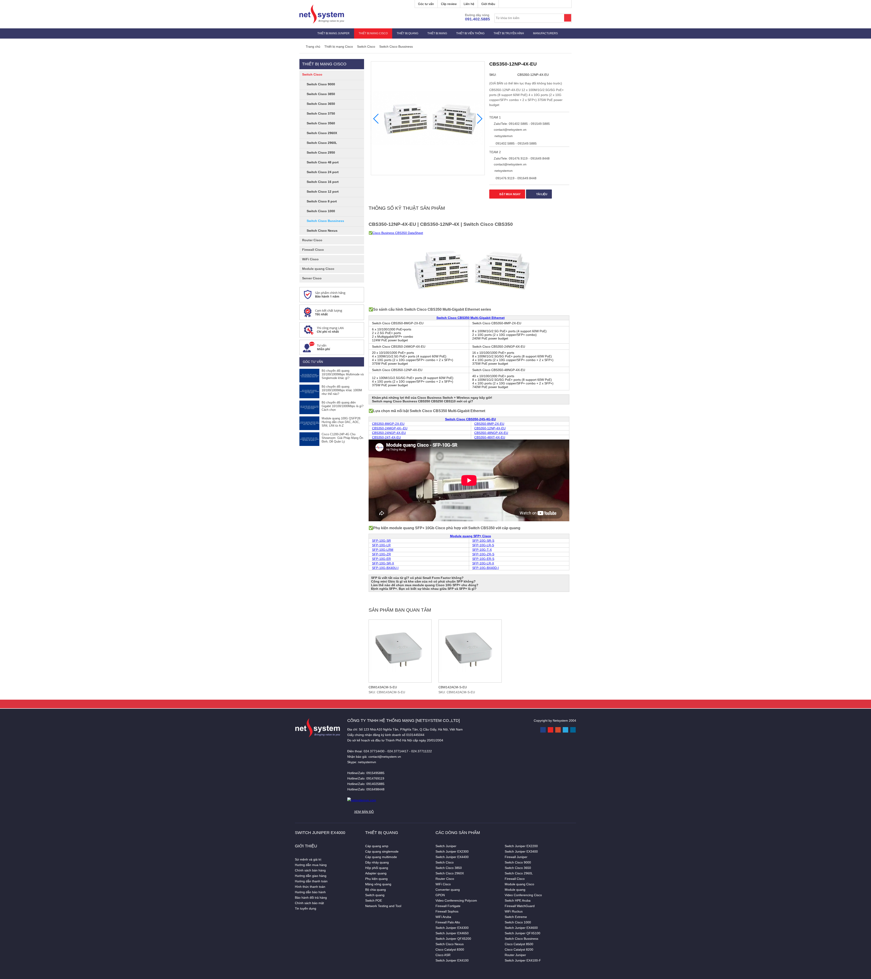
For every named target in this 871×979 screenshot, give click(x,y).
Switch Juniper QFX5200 (453, 938)
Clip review (449, 4)
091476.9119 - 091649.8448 (515, 178)
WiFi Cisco (310, 259)
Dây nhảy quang (377, 862)
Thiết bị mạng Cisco (373, 33)
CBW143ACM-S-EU (383, 687)
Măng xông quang (378, 884)
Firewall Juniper (516, 857)
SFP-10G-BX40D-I (485, 568)
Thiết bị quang (407, 33)
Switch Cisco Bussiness (325, 221)
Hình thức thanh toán (310, 886)
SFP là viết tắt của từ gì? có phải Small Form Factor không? (417, 578)
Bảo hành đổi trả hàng (311, 897)
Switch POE (373, 900)
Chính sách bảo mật (309, 903)
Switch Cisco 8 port (322, 201)
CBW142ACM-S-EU (452, 687)
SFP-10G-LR (381, 545)
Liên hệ (469, 4)
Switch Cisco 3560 (321, 123)
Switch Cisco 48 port (323, 162)
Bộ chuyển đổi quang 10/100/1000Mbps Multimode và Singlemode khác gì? (343, 374)
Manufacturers (545, 33)
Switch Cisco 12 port (323, 191)
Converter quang (448, 889)
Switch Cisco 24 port (323, 172)
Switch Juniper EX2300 (452, 851)
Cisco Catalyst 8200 (519, 949)
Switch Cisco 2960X (322, 133)
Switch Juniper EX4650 (452, 933)
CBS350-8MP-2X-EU (489, 424)
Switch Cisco (312, 74)
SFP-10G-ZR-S (483, 554)
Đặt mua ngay (510, 194)
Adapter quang (376, 873)
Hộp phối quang (376, 868)
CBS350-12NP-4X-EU (490, 428)
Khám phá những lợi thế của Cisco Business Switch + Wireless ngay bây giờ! (432, 397)
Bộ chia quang (375, 889)
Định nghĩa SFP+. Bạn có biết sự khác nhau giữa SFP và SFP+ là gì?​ (424, 588)
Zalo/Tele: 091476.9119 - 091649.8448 (521, 158)
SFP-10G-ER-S (483, 559)
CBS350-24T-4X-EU (386, 437)
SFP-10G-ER (381, 559)
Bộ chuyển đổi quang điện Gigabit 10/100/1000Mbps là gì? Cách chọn (342, 406)
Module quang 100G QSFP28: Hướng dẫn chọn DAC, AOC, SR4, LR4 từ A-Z (341, 422)
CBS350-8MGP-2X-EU (388, 424)
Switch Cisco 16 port (323, 182)
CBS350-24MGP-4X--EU (389, 428)
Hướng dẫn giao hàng (310, 876)
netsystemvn (503, 136)
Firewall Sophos (447, 911)
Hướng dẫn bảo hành (310, 892)
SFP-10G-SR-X (383, 563)
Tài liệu (541, 194)
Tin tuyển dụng (305, 908)
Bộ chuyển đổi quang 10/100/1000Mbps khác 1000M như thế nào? (342, 390)
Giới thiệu (488, 4)
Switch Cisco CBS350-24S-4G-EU (470, 419)
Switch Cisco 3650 (321, 104)
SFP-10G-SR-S (483, 540)
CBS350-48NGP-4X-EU (491, 433)
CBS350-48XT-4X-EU (489, 437)
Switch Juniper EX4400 (452, 857)
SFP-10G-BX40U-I (385, 568)
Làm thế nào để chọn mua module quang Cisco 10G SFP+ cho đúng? (424, 585)
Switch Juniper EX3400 (521, 851)
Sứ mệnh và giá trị (308, 859)
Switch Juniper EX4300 (452, 928)
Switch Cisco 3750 (321, 113)
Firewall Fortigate (448, 906)
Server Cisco (312, 278)
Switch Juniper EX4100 (452, 960)
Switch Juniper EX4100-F (523, 960)
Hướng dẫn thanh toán (311, 881)
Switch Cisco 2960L (322, 143)
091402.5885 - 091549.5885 (516, 143)
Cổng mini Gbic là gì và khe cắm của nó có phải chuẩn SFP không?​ (423, 581)
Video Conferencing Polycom (456, 900)
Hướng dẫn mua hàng (311, 865)
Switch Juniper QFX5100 (522, 933)
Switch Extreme (516, 917)
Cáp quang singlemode (382, 851)
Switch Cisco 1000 (321, 211)
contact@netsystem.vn (509, 129)
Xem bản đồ (364, 812)
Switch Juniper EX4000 (320, 832)
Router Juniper (515, 955)
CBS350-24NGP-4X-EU (389, 433)
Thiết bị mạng (437, 33)
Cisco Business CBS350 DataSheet (397, 233)
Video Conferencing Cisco (523, 895)
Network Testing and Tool (383, 906)
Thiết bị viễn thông (470, 33)
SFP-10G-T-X (482, 549)
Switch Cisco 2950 (321, 152)
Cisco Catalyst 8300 (450, 949)
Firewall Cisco (313, 249)
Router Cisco (312, 240)
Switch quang (374, 895)
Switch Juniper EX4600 (521, 928)
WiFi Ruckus (514, 911)
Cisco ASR (443, 955)
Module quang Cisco (318, 269)
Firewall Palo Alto (448, 922)
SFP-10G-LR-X (483, 563)
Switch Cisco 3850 (321, 94)
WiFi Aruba (443, 917)
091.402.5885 (477, 19)
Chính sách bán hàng (310, 870)
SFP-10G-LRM (382, 549)
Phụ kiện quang (376, 879)
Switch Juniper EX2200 (521, 846)
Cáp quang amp (376, 846)
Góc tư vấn (426, 4)
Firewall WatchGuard (520, 906)
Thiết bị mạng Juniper (333, 33)
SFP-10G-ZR (381, 554)
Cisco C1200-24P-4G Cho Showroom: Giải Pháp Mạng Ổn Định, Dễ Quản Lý (342, 438)
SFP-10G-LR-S (483, 545)
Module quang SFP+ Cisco (470, 536)
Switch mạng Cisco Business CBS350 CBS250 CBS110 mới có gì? (422, 401)
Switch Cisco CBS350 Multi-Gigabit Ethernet (470, 318)
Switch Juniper (446, 846)
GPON (440, 895)
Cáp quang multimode (381, 857)
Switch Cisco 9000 (321, 84)
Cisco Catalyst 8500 (519, 944)
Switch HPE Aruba (518, 900)
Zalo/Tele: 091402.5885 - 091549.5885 (521, 123)
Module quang (515, 889)
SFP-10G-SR (381, 540)
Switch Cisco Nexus (322, 230)
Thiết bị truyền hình (509, 33)
